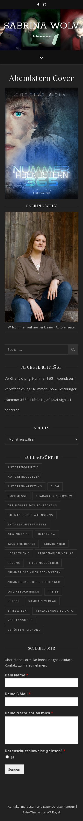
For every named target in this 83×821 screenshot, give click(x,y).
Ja (12, 757)
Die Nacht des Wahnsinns (30, 515)
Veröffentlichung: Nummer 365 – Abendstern (40, 378)
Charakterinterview (54, 496)
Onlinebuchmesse (23, 591)
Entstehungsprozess (27, 524)
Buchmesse (17, 496)
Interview (47, 534)
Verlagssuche (20, 620)
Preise (53, 591)
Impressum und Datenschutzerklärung (47, 806)
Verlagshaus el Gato (55, 610)
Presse (14, 601)
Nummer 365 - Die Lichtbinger (34, 582)
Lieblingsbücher (43, 562)
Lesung (14, 562)
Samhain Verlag (42, 601)
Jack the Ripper (22, 543)
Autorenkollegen (24, 476)
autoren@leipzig (23, 467)
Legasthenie (19, 553)
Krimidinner (54, 543)
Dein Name (16, 675)
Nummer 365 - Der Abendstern (34, 572)
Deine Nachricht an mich (29, 713)
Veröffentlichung (24, 629)
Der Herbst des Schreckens (32, 505)
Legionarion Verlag (56, 553)
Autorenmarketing (25, 486)
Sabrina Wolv (41, 26)
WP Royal (53, 812)
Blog (55, 486)
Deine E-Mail (18, 694)
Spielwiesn (17, 610)
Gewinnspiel (19, 534)
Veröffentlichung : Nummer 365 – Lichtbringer (41, 389)
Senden (14, 769)
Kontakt (13, 806)
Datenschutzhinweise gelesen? (35, 751)
